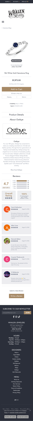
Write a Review (17, 296)
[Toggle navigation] (3, 21)
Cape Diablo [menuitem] (16, 354)
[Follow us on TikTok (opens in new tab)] (19, 317)
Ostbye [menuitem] (16, 370)
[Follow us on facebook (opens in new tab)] (13, 317)
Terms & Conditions (16, 388)
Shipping (9, 97)
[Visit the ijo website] (16, 400)
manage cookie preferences (18, 412)
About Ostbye (16, 119)
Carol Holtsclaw (16, 207)
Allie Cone (14, 225)
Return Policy (16, 386)
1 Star (14, 188)
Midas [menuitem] (16, 367)
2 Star (14, 186)
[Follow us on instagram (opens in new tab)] (16, 317)
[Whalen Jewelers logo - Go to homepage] (16, 13)
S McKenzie (15, 272)
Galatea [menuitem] (16, 361)
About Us (16, 379)
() (28, 180)
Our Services (16, 384)
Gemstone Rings (7, 28)
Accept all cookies (23, 416)
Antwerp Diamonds (16, 381)
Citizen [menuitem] (16, 357)
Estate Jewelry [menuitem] (16, 359)
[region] (16, 48)
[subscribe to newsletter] (27, 312)
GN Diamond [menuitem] (16, 363)
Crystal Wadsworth (17, 257)
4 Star (14, 182)
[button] (8, 1)
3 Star (14, 184)
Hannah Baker (16, 239)
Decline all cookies (10, 416)
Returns (24, 97)
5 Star (14, 180)
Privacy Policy (16, 392)
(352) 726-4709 (16, 67)
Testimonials (16, 390)
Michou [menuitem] (16, 365)
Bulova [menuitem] (16, 352)
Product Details (16, 114)
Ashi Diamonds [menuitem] (16, 372)
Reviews (16, 176)
